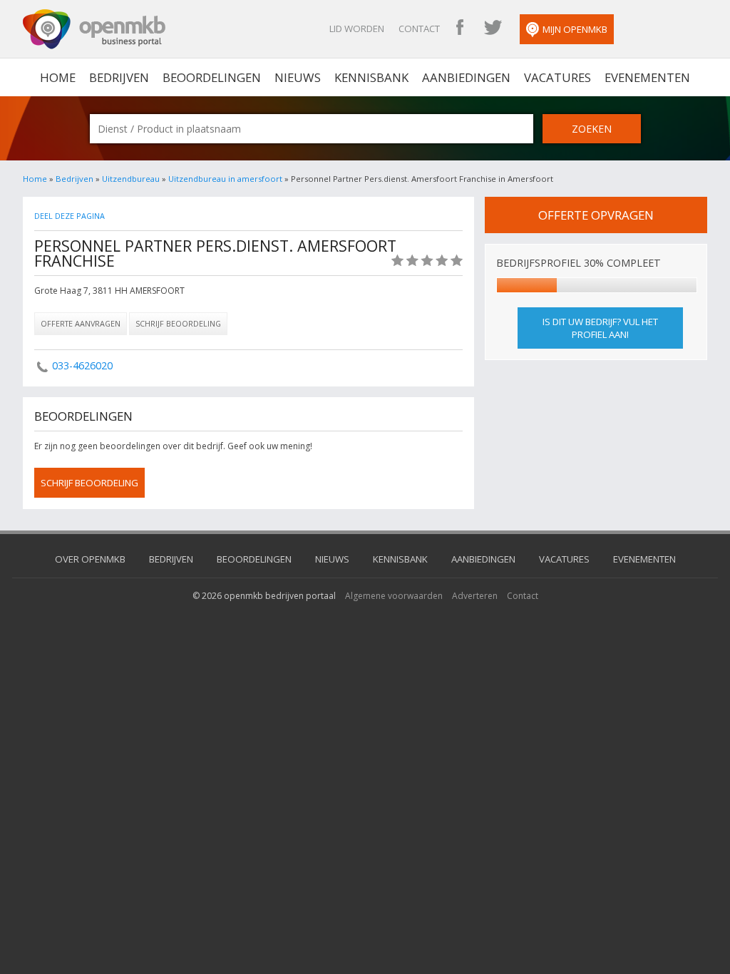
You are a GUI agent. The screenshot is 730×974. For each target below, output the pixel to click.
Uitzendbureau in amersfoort (225, 178)
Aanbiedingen (466, 77)
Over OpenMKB (90, 559)
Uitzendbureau (131, 178)
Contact (419, 28)
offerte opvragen (596, 215)
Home (35, 178)
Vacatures (557, 77)
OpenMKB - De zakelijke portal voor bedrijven (94, 29)
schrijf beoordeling (89, 482)
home (58, 77)
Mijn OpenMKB (575, 29)
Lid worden (356, 28)
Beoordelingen (212, 77)
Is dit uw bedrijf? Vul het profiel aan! (600, 328)
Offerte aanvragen (80, 323)
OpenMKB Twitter (492, 28)
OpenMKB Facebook (460, 28)
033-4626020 (82, 365)
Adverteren (475, 596)
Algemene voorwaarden (394, 596)
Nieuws (297, 77)
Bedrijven (119, 77)
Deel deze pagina (69, 215)
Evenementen (647, 77)
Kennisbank (371, 77)
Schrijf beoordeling (178, 323)
